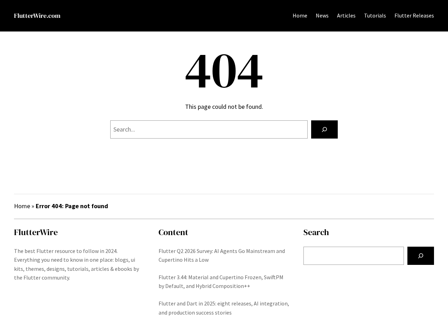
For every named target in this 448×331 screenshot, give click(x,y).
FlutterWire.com (37, 15)
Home (300, 15)
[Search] (324, 129)
